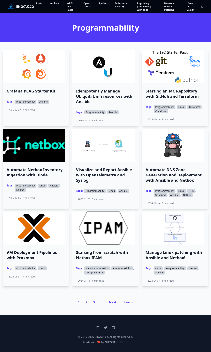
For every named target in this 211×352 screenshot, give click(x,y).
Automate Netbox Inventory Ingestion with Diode (35, 172)
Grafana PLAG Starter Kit (31, 91)
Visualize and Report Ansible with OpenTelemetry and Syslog (104, 175)
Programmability (25, 101)
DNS (191, 190)
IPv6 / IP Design (190, 6)
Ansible (43, 101)
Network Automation (97, 268)
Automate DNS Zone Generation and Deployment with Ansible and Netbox (174, 175)
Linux (181, 106)
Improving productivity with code (144, 6)
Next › (113, 302)
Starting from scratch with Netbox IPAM (102, 255)
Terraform (194, 106)
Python (103, 3)
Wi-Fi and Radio (70, 6)
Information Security (122, 5)
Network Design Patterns (169, 6)
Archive (54, 3)
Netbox (20, 189)
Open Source (87, 5)
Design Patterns (94, 272)
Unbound (160, 195)
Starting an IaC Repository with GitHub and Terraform (172, 93)
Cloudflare (161, 111)
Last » (128, 302)
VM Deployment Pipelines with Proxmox (32, 255)
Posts (39, 3)
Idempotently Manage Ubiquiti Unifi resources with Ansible (104, 96)
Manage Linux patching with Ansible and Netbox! (174, 255)
